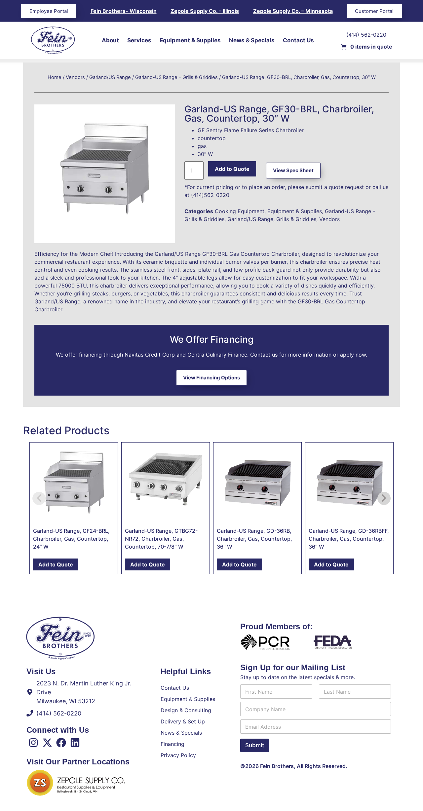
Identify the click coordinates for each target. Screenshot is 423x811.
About (110, 40)
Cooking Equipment (239, 211)
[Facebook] (61, 743)
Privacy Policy (178, 755)
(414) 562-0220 (366, 34)
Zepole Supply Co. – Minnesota (293, 11)
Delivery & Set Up (183, 721)
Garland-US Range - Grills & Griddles (176, 77)
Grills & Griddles (296, 219)
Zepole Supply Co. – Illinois (205, 11)
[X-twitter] (47, 743)
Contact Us (298, 40)
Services (139, 40)
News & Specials (252, 40)
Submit (254, 745)
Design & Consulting (186, 710)
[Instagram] (33, 743)
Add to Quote (232, 169)
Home (54, 77)
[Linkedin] (75, 743)
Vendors (75, 77)
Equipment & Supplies (190, 40)
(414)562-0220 (210, 195)
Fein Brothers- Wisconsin (124, 11)
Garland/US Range (110, 77)
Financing (172, 744)
